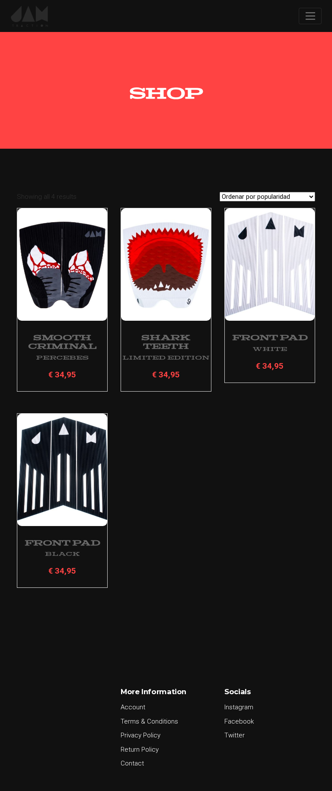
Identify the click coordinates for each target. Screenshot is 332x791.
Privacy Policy (140, 735)
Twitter (234, 735)
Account (133, 707)
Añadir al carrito (62, 300)
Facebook (239, 721)
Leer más (166, 300)
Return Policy (140, 749)
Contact (132, 763)
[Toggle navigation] (310, 16)
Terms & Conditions (149, 721)
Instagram (238, 707)
